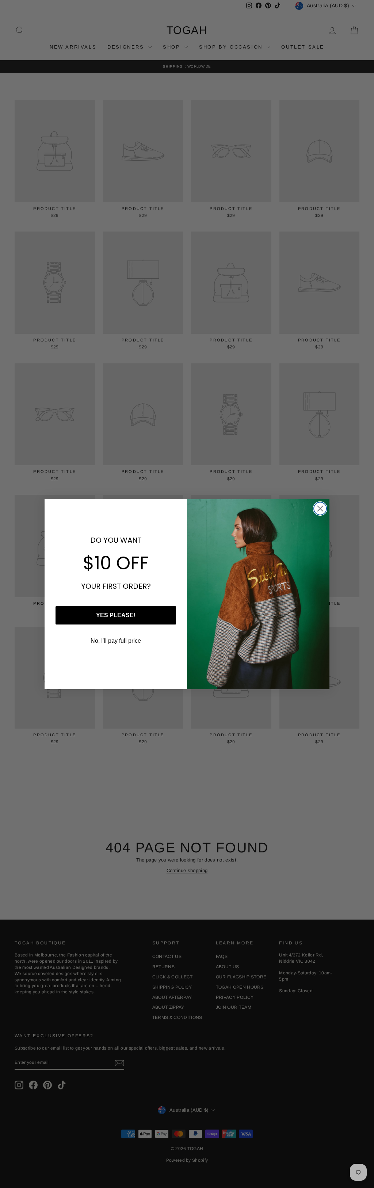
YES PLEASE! (116, 615)
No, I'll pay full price (116, 641)
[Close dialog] (320, 508)
